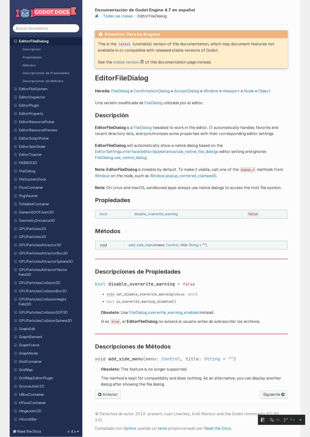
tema (162, 428)
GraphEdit (27, 329)
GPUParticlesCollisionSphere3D (45, 320)
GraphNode (28, 353)
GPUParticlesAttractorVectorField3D (42, 272)
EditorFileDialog (34, 41)
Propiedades (32, 57)
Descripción (32, 49)
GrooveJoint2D (31, 386)
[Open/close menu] (15, 41)
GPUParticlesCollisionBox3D (43, 291)
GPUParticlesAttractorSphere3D (46, 261)
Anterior (109, 394)
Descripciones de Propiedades (46, 73)
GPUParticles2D (32, 229)
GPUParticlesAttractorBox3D (43, 253)
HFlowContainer (32, 403)
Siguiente (272, 394)
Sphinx (130, 428)
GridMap (26, 370)
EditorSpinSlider (32, 146)
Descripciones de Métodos (43, 81)
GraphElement (30, 337)
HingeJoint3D (30, 411)
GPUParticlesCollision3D (39, 283)
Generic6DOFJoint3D (36, 212)
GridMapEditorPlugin (36, 378)
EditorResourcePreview (38, 130)
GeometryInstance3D (37, 220)
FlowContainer (31, 187)
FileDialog (27, 171)
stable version (126, 62)
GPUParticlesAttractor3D (40, 245)
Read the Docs (217, 428)
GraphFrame (29, 345)
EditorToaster (30, 154)
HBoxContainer (31, 394)
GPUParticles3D (32, 237)
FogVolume (28, 196)
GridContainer (30, 361)
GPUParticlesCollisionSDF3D (43, 312)
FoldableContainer (34, 204)
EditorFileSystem (33, 89)
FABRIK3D (28, 163)
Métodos (29, 65)
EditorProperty (31, 113)
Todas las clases (118, 16)
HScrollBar (28, 419)
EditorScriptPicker (34, 138)
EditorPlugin (29, 105)
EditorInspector (32, 97)
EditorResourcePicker (36, 122)
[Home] (97, 16)
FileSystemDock (32, 179)
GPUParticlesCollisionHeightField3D (42, 301)
